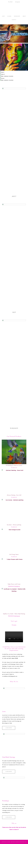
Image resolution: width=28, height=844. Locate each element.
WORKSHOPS (14, 428)
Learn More (8, 727)
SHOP (14, 312)
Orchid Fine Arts (14, 8)
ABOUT (14, 196)
